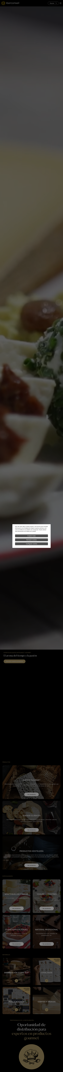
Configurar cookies (31, 544)
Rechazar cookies (31, 540)
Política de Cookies (31, 531)
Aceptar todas (31, 536)
